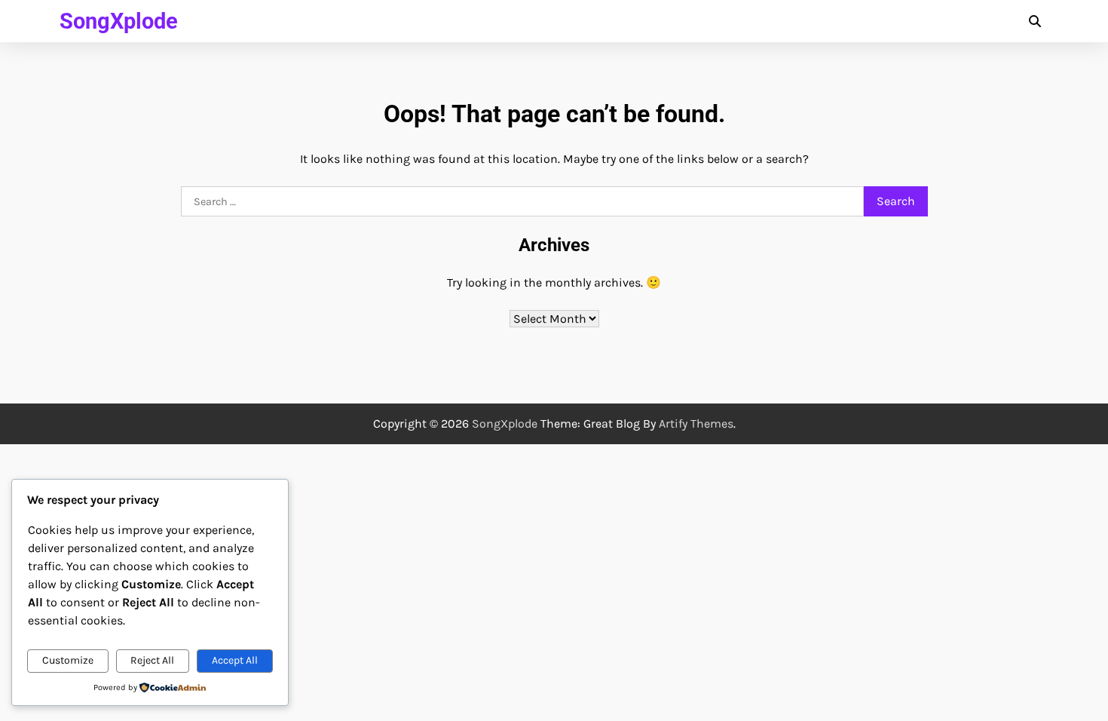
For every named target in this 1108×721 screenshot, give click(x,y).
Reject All (152, 660)
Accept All (235, 660)
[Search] (1034, 21)
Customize (67, 660)
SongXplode (119, 21)
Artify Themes (696, 423)
